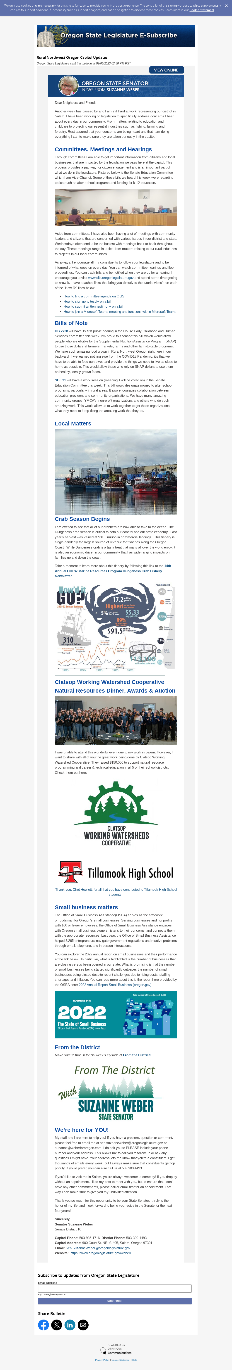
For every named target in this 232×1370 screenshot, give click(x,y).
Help (134, 1360)
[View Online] (150, 73)
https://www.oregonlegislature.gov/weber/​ (100, 1253)
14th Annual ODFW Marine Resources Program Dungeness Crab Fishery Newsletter (113, 571)
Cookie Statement (202, 10)
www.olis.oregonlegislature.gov (111, 278)
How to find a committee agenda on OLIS (94, 296)
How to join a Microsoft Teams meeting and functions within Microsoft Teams (120, 311)
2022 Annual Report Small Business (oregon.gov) (115, 985)
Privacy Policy (102, 1360)
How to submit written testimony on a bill (93, 306)
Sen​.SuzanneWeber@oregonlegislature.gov (98, 1248)
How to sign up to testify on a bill (87, 301)
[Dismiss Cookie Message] (226, 4)
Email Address (47, 1282)
